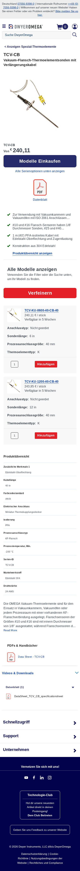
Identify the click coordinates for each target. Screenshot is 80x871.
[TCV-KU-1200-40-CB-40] (14, 386)
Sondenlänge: (17, 336)
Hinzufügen (46, 364)
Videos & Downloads (18, 673)
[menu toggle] (4, 26)
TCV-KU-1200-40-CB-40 (42, 381)
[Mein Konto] (75, 26)
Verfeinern (40, 293)
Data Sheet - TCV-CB (30, 656)
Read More (10, 630)
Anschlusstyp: (18, 328)
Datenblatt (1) (15, 687)
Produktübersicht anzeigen (32, 253)
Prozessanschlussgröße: (25, 343)
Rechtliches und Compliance (46, 862)
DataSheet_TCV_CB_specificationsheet (39, 696)
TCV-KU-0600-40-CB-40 (42, 310)
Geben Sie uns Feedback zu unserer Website (40, 829)
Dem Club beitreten (40, 815)
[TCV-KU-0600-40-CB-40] (14, 315)
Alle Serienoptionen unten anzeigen (40, 171)
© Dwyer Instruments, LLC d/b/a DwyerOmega (40, 846)
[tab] (40, 653)
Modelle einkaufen (40, 161)
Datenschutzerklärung (34, 853)
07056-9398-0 (25, 3)
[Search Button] (74, 35)
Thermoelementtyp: (21, 352)
